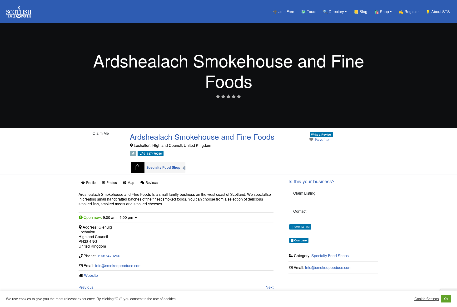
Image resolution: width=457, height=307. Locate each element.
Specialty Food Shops (166, 167)
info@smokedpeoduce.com (118, 265)
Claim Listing (304, 193)
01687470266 (108, 256)
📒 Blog (360, 11)
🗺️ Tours (308, 11)
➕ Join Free (283, 11)
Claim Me (101, 133)
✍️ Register (409, 11)
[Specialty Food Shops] (137, 167)
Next (269, 287)
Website (91, 275)
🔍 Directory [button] (333, 11)
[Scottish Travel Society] (19, 10)
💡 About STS (438, 11)
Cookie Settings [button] (426, 299)
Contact (299, 211)
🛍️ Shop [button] (381, 11)
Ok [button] (446, 299)
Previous (86, 287)
